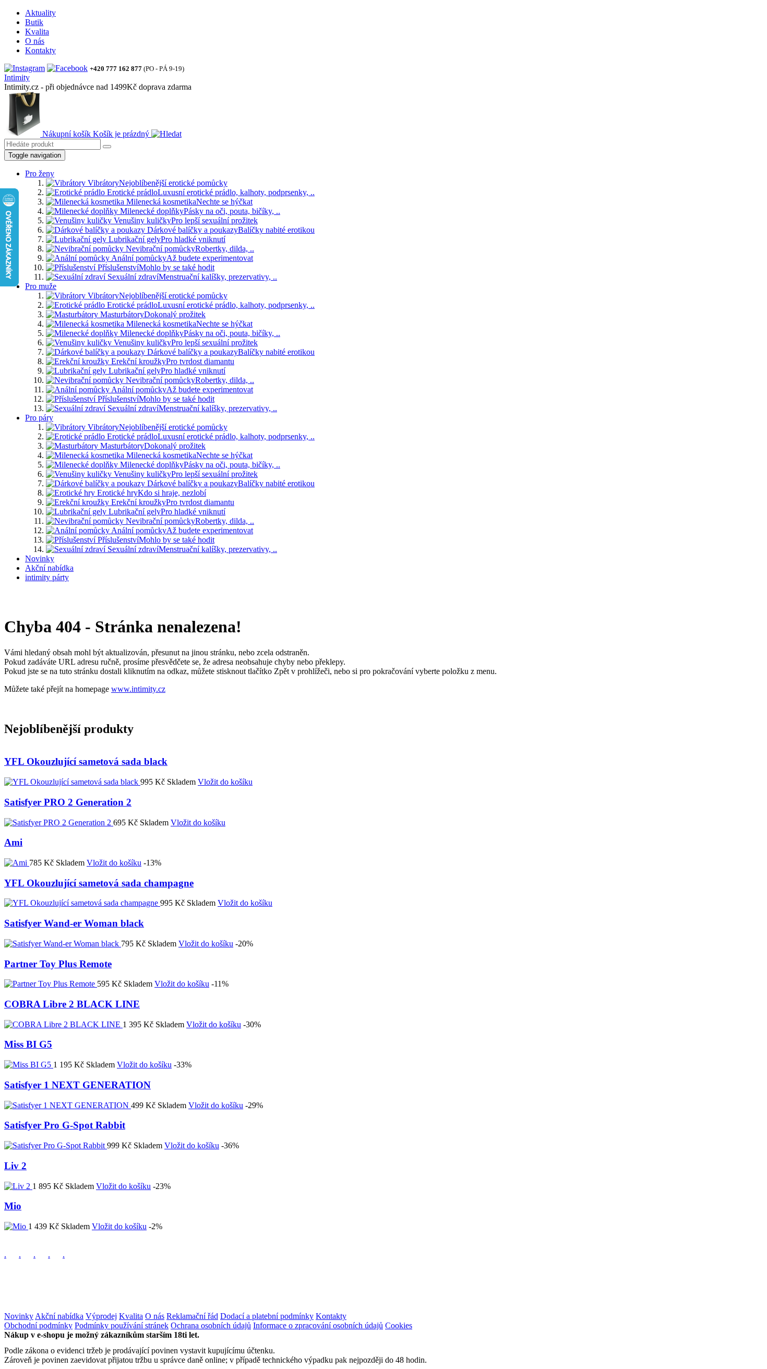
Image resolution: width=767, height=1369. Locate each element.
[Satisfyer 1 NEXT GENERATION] (67, 1105)
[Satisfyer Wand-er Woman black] (62, 943)
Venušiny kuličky (185, 220)
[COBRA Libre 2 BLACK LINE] (63, 1024)
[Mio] (16, 1226)
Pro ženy (39, 173)
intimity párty (47, 577)
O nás (34, 41)
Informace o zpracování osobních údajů (318, 1325)
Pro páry (39, 417)
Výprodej (101, 1316)
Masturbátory (152, 314)
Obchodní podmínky (38, 1325)
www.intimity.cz (138, 688)
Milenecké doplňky (199, 211)
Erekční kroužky (171, 361)
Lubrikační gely (165, 239)
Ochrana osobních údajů (211, 1325)
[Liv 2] (18, 1186)
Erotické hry (150, 492)
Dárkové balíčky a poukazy (230, 229)
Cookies (398, 1325)
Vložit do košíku (225, 781)
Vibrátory (156, 182)
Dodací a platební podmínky (267, 1316)
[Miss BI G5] (28, 1064)
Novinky (39, 558)
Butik (34, 22)
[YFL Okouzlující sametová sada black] (72, 781)
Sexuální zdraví (191, 276)
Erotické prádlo (210, 192)
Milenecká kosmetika (188, 201)
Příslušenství (154, 267)
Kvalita (37, 31)
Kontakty (40, 50)
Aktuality (40, 12)
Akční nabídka (49, 567)
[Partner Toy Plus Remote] (50, 983)
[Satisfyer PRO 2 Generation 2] (58, 822)
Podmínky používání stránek (122, 1325)
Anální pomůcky (181, 258)
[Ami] (16, 862)
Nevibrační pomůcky (189, 248)
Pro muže (40, 286)
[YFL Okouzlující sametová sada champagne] (82, 902)
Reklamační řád (192, 1316)
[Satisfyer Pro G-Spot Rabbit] (55, 1145)
